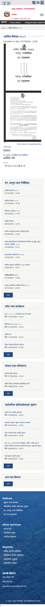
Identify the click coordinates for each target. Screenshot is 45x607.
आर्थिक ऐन (8, 334)
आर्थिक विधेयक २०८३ (11, 190)
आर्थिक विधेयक (9, 221)
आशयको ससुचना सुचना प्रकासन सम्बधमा (17, 423)
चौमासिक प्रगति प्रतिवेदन (14, 555)
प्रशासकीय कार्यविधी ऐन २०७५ (14, 255)
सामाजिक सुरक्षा (9, 533)
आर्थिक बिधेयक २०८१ (11, 275)
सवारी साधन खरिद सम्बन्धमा (13, 412)
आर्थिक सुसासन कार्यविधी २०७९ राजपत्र (17, 265)
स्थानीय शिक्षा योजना (11, 373)
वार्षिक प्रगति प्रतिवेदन (12, 551)
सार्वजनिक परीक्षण (10, 563)
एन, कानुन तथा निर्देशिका (13, 510)
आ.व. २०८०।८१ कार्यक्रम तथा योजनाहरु (18, 314)
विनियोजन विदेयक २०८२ (12, 211)
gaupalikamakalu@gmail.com (14, 586)
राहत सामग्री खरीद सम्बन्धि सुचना (15, 433)
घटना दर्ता (7, 529)
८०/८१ (5, 163)
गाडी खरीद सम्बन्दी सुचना (12, 456)
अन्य (8, 295)
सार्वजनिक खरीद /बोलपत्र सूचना (16, 506)
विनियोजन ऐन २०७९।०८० (13, 324)
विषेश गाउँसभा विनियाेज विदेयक (14, 345)
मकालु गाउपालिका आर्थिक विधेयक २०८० (17, 285)
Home (3, 28)
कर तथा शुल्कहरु (10, 514)
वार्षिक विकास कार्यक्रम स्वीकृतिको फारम (17, 384)
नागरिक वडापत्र (10, 537)
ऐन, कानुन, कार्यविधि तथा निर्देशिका (15, 155)
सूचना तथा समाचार (11, 502)
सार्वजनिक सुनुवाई (10, 559)
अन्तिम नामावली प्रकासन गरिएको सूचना (17, 231)
